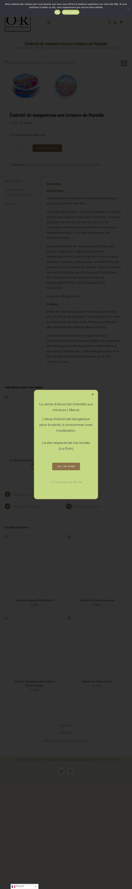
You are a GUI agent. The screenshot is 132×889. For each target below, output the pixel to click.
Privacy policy (71, 12)
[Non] (128, 8)
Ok (57, 12)
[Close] (92, 394)
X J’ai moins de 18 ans (66, 482)
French (19, 886)
